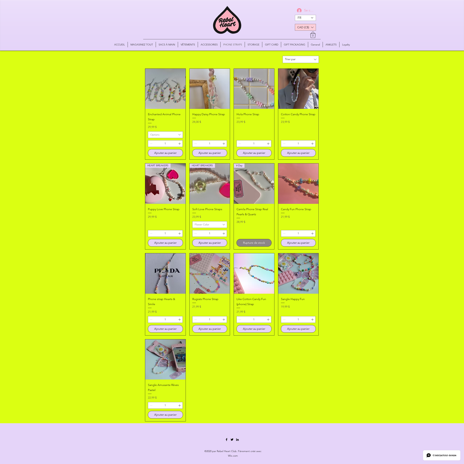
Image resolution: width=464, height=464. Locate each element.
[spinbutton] (165, 143)
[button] (305, 27)
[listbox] (305, 27)
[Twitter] (232, 439)
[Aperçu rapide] (165, 89)
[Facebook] (226, 439)
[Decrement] (150, 143)
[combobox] (301, 59)
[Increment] (180, 143)
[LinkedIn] (237, 439)
